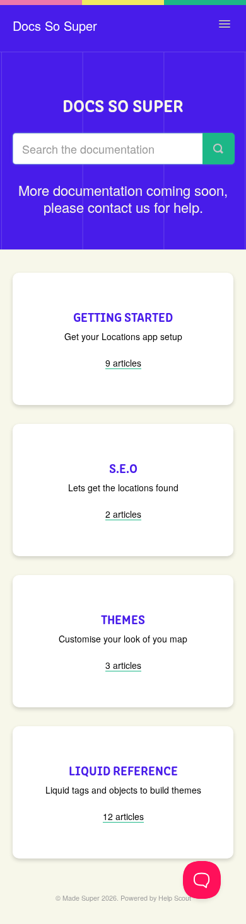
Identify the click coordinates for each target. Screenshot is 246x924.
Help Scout (174, 898)
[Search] (218, 148)
